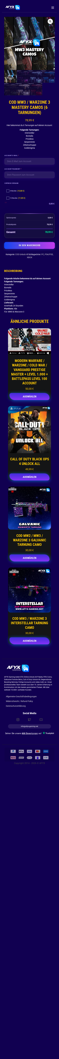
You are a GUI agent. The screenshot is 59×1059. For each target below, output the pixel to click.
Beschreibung (13, 271)
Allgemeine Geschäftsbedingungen (21, 696)
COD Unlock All (21, 254)
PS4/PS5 (49, 254)
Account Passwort (17, 169)
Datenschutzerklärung (16, 706)
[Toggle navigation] (52, 7)
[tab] (13, 271)
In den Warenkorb (29, 245)
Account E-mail (15, 155)
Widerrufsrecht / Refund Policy (19, 701)
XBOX (29, 257)
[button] (50, 21)
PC (42, 254)
